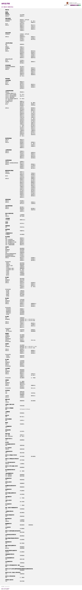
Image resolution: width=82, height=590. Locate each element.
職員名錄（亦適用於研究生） (9, 6)
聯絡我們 (8, 588)
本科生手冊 (5, 3)
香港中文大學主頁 (3, 588)
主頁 (2, 6)
